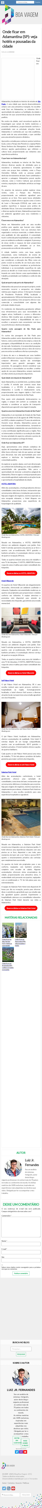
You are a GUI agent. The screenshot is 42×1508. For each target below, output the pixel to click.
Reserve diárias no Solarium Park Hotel (21, 908)
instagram (21, 1452)
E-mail (4, 1249)
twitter (17, 1452)
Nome (4, 1241)
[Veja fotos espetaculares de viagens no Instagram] (8, 1489)
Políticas (26, 1483)
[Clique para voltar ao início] (21, 14)
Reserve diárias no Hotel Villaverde (21, 673)
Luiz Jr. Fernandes (31, 1479)
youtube (25, 1452)
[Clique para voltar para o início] (8, 1469)
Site (2, 1257)
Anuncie (18, 1483)
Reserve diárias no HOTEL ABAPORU (21, 573)
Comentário (6, 1216)
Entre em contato (17, 1440)
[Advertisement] (21, 79)
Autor (4, 1483)
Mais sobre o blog (25, 1443)
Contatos (11, 1483)
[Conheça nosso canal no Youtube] (13, 1489)
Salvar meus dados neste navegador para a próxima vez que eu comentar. (21, 1268)
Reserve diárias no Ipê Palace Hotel (21, 764)
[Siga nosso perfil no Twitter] (4, 1489)
